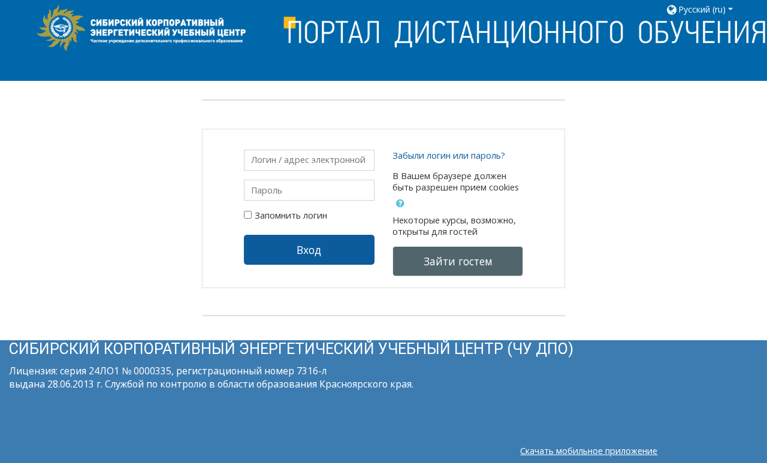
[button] (703, 9)
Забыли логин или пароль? (448, 155)
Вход (309, 250)
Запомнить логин (291, 215)
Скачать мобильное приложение (588, 450)
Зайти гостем (458, 261)
